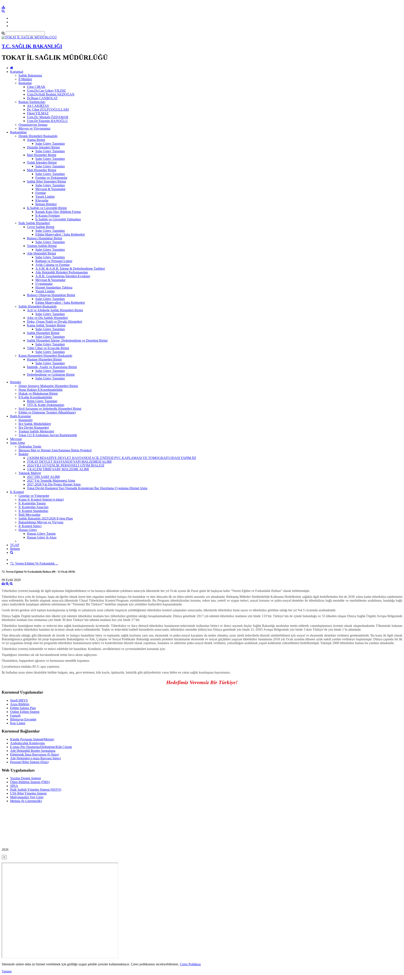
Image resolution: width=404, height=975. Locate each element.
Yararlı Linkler (45, 196)
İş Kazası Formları (47, 215)
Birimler (15, 382)
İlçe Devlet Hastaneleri (34, 427)
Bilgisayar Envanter (23, 719)
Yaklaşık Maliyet (30, 473)
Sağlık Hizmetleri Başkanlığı (38, 306)
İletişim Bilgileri (46, 204)
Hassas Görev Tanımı (41, 533)
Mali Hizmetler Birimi (41, 170)
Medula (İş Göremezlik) (26, 801)
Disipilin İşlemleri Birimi (43, 147)
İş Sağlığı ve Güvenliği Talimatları (58, 219)
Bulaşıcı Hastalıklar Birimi (44, 238)
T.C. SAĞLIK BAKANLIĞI (32, 46)
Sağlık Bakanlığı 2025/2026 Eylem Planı (46, 518)
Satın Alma (17, 442)
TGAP (14, 545)
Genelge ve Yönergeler (34, 495)
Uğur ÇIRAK (36, 87)
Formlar (40, 193)
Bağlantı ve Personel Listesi (53, 261)
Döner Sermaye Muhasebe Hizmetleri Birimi (48, 386)
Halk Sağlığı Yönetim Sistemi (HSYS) (35, 789)
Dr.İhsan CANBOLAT (42, 98)
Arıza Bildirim (19, 704)
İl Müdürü (25, 79)
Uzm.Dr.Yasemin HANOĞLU (47, 121)
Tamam (7, 971)
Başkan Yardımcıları (32, 102)
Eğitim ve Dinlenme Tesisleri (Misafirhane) (47, 412)
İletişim (15, 549)
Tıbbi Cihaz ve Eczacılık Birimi (48, 348)
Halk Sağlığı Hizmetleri (34, 223)
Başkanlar (25, 83)
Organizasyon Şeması (33, 124)
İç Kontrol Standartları (33, 511)
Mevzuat (16, 439)
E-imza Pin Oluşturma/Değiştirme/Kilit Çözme (41, 747)
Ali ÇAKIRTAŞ (38, 105)
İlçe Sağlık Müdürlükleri (35, 424)
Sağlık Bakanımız (30, 75)
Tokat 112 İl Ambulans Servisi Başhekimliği (48, 435)
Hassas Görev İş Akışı (41, 537)
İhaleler (23, 454)
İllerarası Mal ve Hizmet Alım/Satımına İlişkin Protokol (55, 450)
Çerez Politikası (190, 964)
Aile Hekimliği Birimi (41, 253)
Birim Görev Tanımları (42, 401)
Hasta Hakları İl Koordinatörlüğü (40, 389)
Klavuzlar (41, 200)
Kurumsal (16, 71)
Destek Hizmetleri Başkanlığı (38, 136)
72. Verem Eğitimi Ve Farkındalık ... (34, 563)
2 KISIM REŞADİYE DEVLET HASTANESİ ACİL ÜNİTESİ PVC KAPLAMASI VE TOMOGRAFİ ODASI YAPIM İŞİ (111, 458)
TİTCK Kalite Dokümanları (45, 405)
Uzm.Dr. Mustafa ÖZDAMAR (47, 117)
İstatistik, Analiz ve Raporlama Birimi (52, 367)
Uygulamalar (44, 283)
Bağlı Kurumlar (20, 416)
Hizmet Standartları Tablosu (53, 287)
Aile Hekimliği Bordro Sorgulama (32, 750)
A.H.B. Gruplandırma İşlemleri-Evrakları (62, 276)
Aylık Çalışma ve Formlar (52, 265)
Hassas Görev (28, 530)
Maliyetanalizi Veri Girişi (26, 797)
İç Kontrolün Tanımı (32, 503)
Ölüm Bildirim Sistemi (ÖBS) (30, 782)
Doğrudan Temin (30, 446)
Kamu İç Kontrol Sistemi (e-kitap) (41, 499)
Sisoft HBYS (19, 700)
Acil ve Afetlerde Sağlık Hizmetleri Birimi (55, 310)
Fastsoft (15, 715)
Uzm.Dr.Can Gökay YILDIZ (46, 90)
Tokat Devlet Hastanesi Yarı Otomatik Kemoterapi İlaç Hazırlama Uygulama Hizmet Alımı (87, 488)
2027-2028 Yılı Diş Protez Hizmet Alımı (54, 484)
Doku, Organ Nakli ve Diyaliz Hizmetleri (54, 321)
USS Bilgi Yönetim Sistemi (28, 793)
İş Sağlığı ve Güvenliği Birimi (47, 208)
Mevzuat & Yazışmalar (50, 189)
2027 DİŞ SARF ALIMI (43, 477)
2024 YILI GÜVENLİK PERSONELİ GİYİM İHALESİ (65, 465)
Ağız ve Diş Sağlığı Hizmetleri (47, 318)
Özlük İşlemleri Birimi (42, 162)
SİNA (14, 786)
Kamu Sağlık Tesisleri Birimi (46, 325)
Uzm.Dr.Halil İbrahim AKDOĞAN (50, 94)
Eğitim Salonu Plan (23, 708)
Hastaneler (26, 420)
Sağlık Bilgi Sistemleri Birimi (46, 181)
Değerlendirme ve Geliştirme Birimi (50, 374)
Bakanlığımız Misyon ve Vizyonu (41, 522)
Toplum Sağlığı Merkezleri (36, 431)
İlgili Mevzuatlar (29, 514)
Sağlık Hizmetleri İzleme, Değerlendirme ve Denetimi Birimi (67, 340)
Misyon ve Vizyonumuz (34, 128)
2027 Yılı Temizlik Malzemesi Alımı (51, 480)
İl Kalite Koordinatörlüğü (35, 397)
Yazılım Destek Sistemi (25, 778)
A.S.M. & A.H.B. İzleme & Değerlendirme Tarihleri (70, 268)
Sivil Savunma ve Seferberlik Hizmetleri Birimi (50, 408)
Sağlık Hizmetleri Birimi (43, 333)
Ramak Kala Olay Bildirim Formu (58, 212)
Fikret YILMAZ (38, 113)
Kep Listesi (17, 723)
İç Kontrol (17, 492)
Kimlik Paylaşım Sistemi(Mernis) (32, 739)
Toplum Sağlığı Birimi (42, 246)
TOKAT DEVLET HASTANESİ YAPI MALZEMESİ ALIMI (69, 461)
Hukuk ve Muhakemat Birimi (38, 393)
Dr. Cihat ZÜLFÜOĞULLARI (48, 109)
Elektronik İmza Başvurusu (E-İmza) (34, 754)
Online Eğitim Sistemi (24, 712)
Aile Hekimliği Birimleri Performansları (61, 272)
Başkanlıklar (18, 132)
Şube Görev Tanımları (50, 143)
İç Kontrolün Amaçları (33, 507)
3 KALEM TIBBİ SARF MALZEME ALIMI (58, 469)
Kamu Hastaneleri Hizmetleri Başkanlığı (45, 355)
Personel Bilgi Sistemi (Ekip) (29, 762)
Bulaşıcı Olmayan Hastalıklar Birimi (51, 295)
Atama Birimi (36, 140)
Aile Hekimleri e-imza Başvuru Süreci (35, 758)
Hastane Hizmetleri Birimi (44, 359)
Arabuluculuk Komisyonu (27, 743)
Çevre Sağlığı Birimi (40, 227)
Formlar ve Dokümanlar (51, 177)
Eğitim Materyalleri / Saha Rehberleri (60, 234)
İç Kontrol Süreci (30, 526)
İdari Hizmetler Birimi (41, 155)
